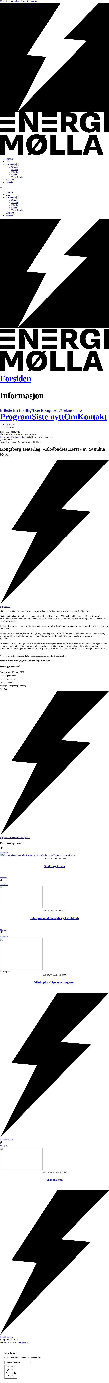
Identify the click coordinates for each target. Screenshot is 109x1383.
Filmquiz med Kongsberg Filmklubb (54, 918)
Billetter (14, 169)
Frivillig (14, 172)
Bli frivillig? (23, 410)
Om (70, 416)
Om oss (14, 167)
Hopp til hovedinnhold (10, 1)
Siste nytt (10, 180)
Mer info (4, 878)
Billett (2, 1139)
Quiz (8, 161)
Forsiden (15, 378)
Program (9, 159)
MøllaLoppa (54, 1179)
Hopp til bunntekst (29, 1)
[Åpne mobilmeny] (1, 187)
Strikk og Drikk (54, 866)
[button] (54, 395)
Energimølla (5, 437)
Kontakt (9, 182)
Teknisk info (17, 177)
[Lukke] (1, 373)
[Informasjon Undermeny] (17, 164)
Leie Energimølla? (47, 410)
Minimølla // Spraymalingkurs (54, 982)
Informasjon (11, 164)
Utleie (14, 174)
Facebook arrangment (20, 837)
